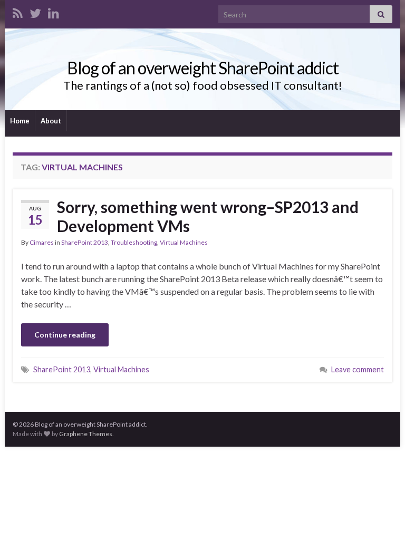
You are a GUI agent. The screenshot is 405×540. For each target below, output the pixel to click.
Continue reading (64, 334)
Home (20, 121)
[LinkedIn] (53, 11)
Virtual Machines (184, 242)
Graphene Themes (85, 434)
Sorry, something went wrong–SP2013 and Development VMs (208, 216)
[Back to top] (381, 516)
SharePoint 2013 (84, 242)
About (51, 121)
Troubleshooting (134, 242)
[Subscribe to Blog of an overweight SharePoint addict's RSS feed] (18, 11)
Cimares (42, 242)
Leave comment (357, 369)
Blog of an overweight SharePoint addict (203, 67)
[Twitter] (35, 11)
